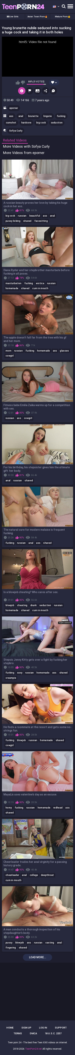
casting (49, 942)
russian (22, 215)
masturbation (14, 283)
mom (8, 350)
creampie (11, 678)
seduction (57, 122)
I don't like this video (23, 82)
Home (9, 1027)
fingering (11, 947)
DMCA (33, 1033)
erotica (40, 283)
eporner (13, 108)
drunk (33, 605)
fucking (61, 116)
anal (20, 116)
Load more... (37, 957)
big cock (41, 122)
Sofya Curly (15, 130)
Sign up (26, 1027)
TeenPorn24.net (33, 1049)
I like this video (18, 82)
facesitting (41, 221)
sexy (19, 672)
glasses (64, 350)
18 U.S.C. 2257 (53, 1033)
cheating (22, 605)
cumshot (11, 122)
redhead (57, 807)
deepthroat (47, 875)
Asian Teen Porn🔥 (38, 16)
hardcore (26, 122)
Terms (17, 1033)
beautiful (34, 215)
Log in (43, 1027)
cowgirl (10, 355)
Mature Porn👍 (62, 16)
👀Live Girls (12, 16)
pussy (9, 942)
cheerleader (12, 875)
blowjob (10, 605)
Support (61, 1027)
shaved (27, 221)
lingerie (47, 116)
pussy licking (13, 221)
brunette (33, 116)
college (34, 875)
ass (11, 116)
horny (9, 807)
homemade (12, 288)
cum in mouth (40, 288)
